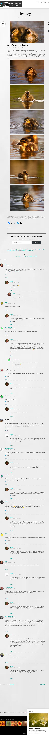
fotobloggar (38, 249)
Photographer (22, 250)
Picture (32, 250)
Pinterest (29, 256)
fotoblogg (34, 249)
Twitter (24, 256)
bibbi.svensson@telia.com (14, 271)
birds (23, 249)
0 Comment (17, 47)
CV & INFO (43, 2)
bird (21, 249)
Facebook (18, 256)
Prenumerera (36, 242)
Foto (30, 249)
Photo (18, 250)
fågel (25, 249)
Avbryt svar (42, 684)
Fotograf (43, 249)
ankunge (15, 249)
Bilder (19, 249)
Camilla (12, 684)
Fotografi (15, 250)
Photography (28, 250)
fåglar (28, 249)
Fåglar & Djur (10, 47)
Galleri (37, 2)
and (10, 249)
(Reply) (6, 277)
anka (12, 249)
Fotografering (9, 250)
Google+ (35, 256)
